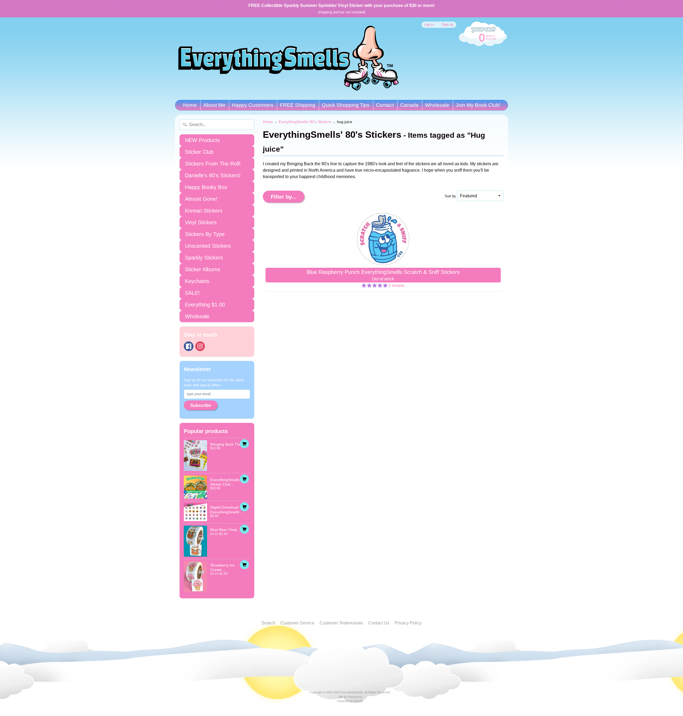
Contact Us (378, 623)
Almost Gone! (201, 199)
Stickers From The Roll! (213, 164)
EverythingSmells (351, 692)
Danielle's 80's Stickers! (213, 175)
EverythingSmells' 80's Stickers (305, 122)
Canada (409, 105)
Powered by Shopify (350, 701)
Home (190, 105)
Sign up (447, 24)
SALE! (192, 293)
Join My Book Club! (478, 105)
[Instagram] (200, 346)
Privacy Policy (408, 623)
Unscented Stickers (208, 246)
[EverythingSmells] (288, 59)
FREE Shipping (297, 105)
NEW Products (202, 140)
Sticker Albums (202, 269)
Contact (385, 105)
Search (268, 623)
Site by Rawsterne (350, 696)
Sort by (450, 196)
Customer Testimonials (341, 623)
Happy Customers (252, 105)
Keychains (197, 281)
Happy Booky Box (206, 187)
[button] (375, 285)
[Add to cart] (244, 443)
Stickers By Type (205, 234)
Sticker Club (199, 152)
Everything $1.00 (205, 305)
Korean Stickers (204, 211)
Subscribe (200, 405)
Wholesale (437, 105)
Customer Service (297, 623)
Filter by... (283, 197)
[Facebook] (188, 346)
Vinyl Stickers (201, 222)
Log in (429, 24)
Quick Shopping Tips (346, 105)
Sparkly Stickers (204, 258)
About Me (214, 105)
